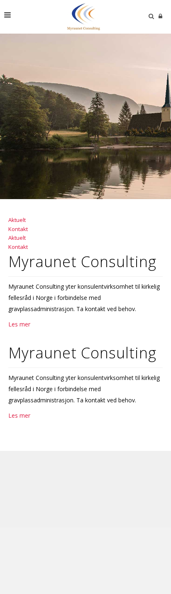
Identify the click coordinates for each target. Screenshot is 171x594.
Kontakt (18, 229)
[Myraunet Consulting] (83, 16)
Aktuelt (17, 220)
